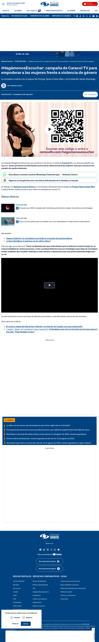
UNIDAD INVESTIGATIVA (54, 11)
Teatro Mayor (17, 606)
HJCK (15, 595)
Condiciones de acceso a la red (70, 581)
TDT (34, 588)
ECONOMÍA (71, 11)
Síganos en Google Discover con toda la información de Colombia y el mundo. (44, 180)
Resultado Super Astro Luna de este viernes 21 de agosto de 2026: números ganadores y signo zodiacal (49, 443)
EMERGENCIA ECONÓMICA (61, 16)
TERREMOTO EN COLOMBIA (40, 16)
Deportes (29, 617)
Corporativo (64, 599)
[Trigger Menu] (3, 4)
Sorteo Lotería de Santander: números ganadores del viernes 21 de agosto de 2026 (40, 438)
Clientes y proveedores (40, 599)
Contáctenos (37, 595)
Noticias (17, 617)
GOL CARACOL (32, 11)
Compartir (90, 94)
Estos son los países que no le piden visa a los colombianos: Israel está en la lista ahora (54, 221)
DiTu (14, 599)
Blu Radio (16, 585)
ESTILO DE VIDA (20, 61)
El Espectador (17, 602)
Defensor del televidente (40, 585)
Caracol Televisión (19, 581)
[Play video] (49, 129)
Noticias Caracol (7, 61)
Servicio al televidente (39, 581)
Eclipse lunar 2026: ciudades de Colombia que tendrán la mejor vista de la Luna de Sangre (55, 208)
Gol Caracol (17, 588)
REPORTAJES (85, 11)
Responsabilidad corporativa (69, 585)
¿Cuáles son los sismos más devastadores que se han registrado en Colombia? (38, 425)
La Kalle (15, 592)
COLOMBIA (18, 11)
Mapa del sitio (37, 602)
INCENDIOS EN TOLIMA (19, 16)
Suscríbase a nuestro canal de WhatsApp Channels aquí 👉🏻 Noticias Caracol (43, 174)
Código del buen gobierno (41, 592)
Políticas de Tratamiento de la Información (67, 624)
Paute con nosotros (39, 606)
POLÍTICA (5, 11)
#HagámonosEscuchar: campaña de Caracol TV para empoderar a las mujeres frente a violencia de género (61, 61)
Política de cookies (66, 592)
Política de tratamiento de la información (73, 588)
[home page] (49, 3)
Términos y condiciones (67, 595)
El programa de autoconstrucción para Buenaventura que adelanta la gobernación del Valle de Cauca (48, 429)
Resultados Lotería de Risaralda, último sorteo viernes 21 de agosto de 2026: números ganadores (46, 434)
